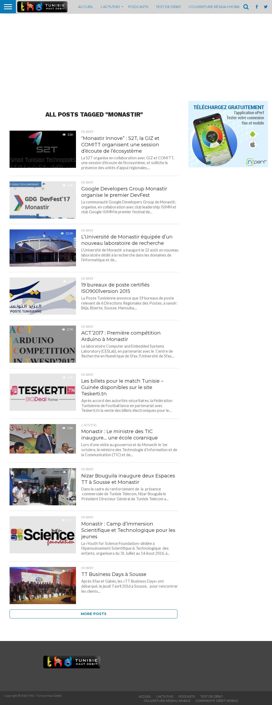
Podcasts (138, 7)
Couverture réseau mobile (216, 7)
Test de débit (168, 7)
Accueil (85, 7)
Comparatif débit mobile (217, 701)
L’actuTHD (110, 7)
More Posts (94, 614)
